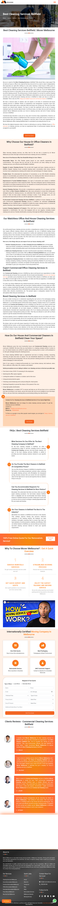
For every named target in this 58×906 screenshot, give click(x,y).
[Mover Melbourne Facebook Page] (39, 896)
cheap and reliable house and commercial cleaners (33, 98)
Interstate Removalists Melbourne (11, 889)
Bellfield (14, 18)
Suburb (9, 18)
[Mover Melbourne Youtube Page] (54, 896)
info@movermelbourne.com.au (18, 408)
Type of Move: (8, 684)
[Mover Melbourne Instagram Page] (42, 896)
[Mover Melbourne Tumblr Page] (50, 896)
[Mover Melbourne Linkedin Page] (45, 896)
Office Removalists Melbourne (10, 887)
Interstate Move (26, 684)
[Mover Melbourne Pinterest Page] (48, 896)
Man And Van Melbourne (9, 894)
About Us (26, 882)
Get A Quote (29, 421)
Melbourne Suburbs (28, 894)
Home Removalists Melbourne (10, 882)
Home (4, 18)
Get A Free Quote (29, 135)
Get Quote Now (50, 538)
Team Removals (46, 903)
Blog (25, 887)
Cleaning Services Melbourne (10, 879)
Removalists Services (29, 891)
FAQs (25, 889)
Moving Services (28, 896)
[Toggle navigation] (55, 2)
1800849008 (15, 410)
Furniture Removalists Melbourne (11, 884)
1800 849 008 (44, 884)
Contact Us (26, 884)
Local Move (17, 684)
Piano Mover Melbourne (8, 891)
